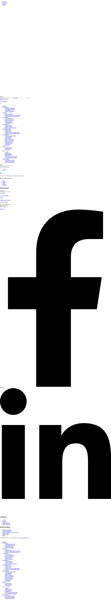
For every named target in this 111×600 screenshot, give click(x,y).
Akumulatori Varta (9, 110)
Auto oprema (5, 117)
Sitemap (4, 184)
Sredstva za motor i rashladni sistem (12, 132)
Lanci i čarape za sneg (9, 119)
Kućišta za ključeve (9, 120)
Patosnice (4, 112)
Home (4, 180)
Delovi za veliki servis (9, 140)
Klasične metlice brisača (10, 161)
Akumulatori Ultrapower (10, 109)
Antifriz (6, 152)
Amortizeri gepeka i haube (10, 135)
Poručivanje (5, 2)
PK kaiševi (7, 145)
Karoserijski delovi (9, 142)
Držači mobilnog (8, 122)
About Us (5, 182)
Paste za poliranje (8, 125)
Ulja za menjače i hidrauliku (11, 157)
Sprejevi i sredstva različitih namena (12, 133)
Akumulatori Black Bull (10, 108)
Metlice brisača (6, 158)
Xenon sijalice (8, 147)
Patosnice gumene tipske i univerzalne (13, 115)
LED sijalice (7, 149)
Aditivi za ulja (8, 131)
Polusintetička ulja (9, 154)
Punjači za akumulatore (10, 111)
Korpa (4, 5)
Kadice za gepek (8, 113)
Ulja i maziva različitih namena (11, 156)
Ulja (3, 150)
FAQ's (4, 183)
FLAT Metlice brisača (9, 160)
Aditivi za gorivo (8, 130)
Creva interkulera (8, 137)
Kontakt (4, 3)
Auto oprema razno (9, 123)
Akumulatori (5, 107)
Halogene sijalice (8, 148)
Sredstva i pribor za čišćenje (10, 127)
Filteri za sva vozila (9, 141)
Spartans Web (25, 537)
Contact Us (5, 185)
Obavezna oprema (9, 118)
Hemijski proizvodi (6, 128)
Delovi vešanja (8, 138)
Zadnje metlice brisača (9, 162)
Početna (4, 105)
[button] (1, 96)
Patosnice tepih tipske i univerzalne (12, 116)
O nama (4, 1)
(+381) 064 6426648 (4, 195)
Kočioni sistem (8, 143)
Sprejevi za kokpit (8, 126)
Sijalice (4, 146)
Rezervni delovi (6, 134)
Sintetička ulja (8, 155)
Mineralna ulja (8, 153)
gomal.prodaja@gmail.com (5, 200)
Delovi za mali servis (9, 139)
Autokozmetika (6, 124)
